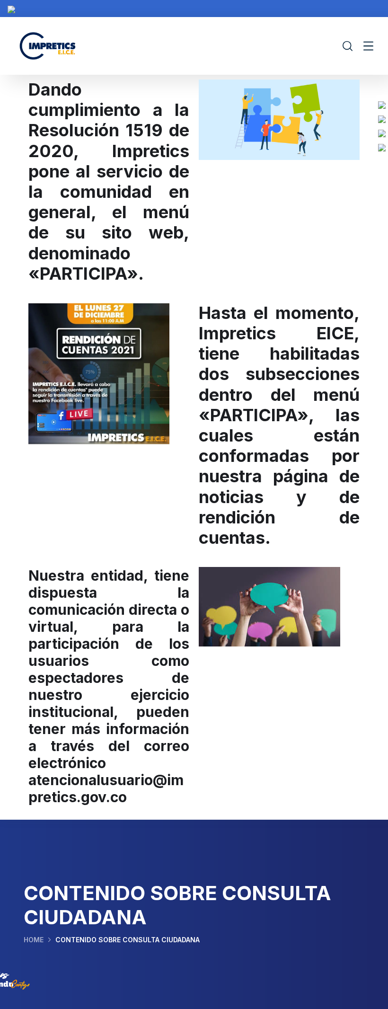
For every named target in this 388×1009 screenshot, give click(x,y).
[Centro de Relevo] (382, 147)
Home (34, 940)
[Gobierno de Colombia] (11, 8)
